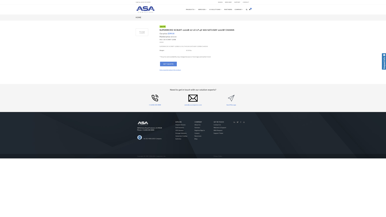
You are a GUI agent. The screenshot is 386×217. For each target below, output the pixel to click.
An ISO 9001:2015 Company (153, 138)
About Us (198, 125)
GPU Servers (179, 130)
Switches (178, 139)
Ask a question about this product (170, 70)
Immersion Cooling (181, 136)
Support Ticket (218, 133)
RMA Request (218, 130)
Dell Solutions (179, 127)
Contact (246, 2)
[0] (249, 9)
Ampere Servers (180, 125)
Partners (197, 127)
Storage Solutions (181, 133)
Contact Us (217, 125)
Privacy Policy (218, 156)
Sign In (220, 2)
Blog (196, 139)
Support (237, 2)
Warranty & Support (220, 127)
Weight (162, 50)
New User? (228, 2)
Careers (197, 133)
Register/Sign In (200, 130)
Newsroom (198, 136)
